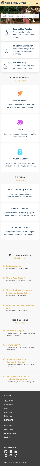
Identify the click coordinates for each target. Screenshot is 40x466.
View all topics (20, 180)
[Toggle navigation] (36, 3)
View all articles (20, 81)
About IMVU (8, 401)
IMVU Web (8, 426)
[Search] (36, 16)
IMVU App (8, 437)
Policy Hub (8, 416)
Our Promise (8, 405)
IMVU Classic (9, 429)
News (6, 408)
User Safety (8, 412)
